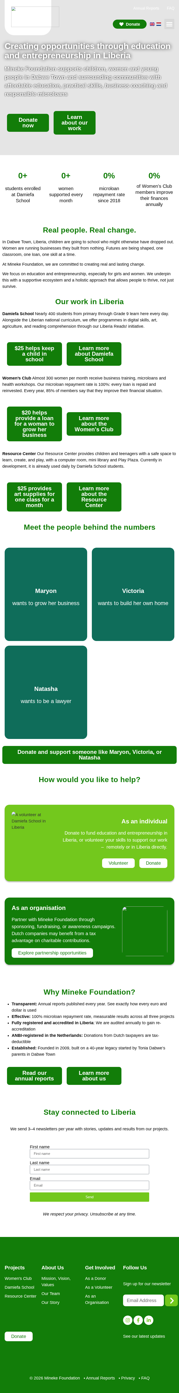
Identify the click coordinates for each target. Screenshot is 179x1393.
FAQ (170, 8)
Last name (39, 1163)
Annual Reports (146, 8)
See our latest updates (144, 1336)
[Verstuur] (171, 1300)
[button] (169, 24)
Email (35, 1179)
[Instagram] (127, 1320)
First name (40, 1147)
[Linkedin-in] (148, 1320)
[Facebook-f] (138, 1320)
